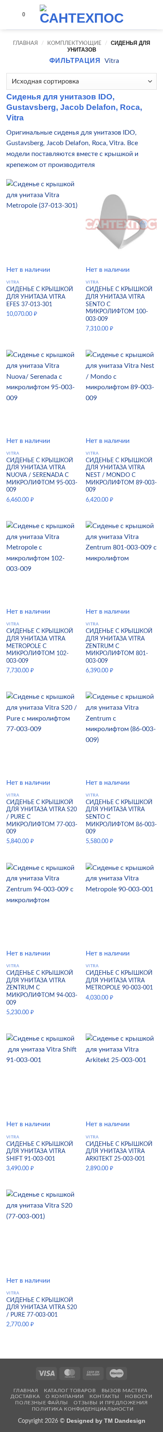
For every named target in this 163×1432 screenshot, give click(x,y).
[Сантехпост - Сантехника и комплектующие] (81, 15)
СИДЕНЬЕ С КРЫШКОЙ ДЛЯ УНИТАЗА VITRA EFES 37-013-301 (39, 296)
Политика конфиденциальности (83, 1408)
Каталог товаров (70, 1390)
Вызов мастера (125, 1390)
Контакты (104, 1396)
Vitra (111, 60)
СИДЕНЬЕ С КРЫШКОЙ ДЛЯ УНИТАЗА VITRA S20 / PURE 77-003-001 (41, 1307)
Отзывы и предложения (111, 1402)
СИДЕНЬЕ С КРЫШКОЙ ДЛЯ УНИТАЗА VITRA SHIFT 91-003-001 (39, 1151)
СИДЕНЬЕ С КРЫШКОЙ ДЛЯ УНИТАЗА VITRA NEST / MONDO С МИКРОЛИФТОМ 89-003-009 (121, 475)
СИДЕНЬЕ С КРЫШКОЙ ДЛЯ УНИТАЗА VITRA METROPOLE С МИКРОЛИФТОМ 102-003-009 (39, 646)
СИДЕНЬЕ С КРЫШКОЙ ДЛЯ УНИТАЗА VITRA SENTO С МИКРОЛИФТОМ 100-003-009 (119, 304)
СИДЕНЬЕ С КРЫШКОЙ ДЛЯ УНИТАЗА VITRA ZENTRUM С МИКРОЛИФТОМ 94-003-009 (41, 988)
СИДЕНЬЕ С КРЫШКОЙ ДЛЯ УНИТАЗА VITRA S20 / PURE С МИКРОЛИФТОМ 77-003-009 (41, 817)
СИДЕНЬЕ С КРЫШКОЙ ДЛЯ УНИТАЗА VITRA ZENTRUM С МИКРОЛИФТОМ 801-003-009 (119, 646)
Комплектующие (74, 43)
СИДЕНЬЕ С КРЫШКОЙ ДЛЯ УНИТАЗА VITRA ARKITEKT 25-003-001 (119, 1151)
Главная (25, 43)
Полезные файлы (41, 1402)
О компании (65, 1396)
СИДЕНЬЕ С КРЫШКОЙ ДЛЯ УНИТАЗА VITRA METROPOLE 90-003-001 (119, 980)
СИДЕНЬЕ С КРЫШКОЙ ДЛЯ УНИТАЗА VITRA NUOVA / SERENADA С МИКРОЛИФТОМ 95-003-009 (41, 475)
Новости (138, 1396)
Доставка (25, 1396)
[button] (11, 14)
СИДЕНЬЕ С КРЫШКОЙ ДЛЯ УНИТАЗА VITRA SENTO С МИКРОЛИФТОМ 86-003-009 (121, 817)
